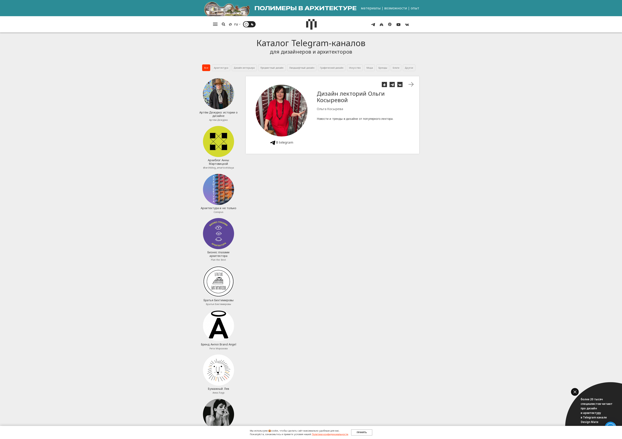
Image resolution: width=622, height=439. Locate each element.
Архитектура (221, 67)
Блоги (396, 67)
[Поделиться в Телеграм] (392, 84)
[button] (575, 392)
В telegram (284, 142)
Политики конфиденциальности (330, 434)
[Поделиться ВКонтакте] (400, 84)
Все (206, 67)
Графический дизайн (331, 67)
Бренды (382, 67)
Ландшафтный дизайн (301, 67)
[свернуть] (411, 84)
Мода (369, 67)
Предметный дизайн (272, 67)
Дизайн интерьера (244, 67)
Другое (409, 67)
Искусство (355, 67)
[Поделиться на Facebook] (384, 84)
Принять (362, 432)
